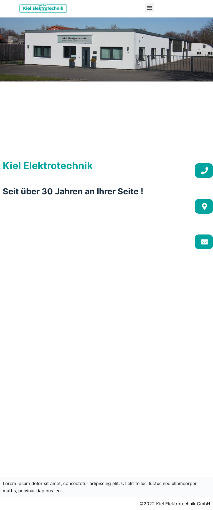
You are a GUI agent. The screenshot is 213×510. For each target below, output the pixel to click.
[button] (149, 7)
